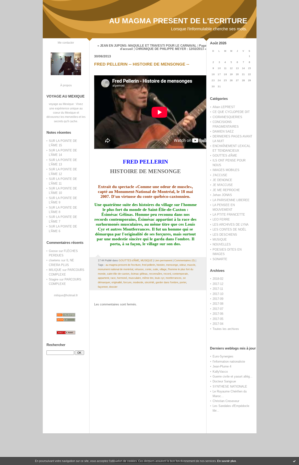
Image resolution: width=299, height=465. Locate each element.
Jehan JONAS (222, 195)
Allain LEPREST (224, 107)
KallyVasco (220, 371)
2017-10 (218, 294)
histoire (161, 264)
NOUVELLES (222, 244)
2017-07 (218, 309)
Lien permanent (163, 260)
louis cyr (159, 277)
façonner (103, 286)
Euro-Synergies (223, 356)
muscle (191, 264)
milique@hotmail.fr (66, 295)
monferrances (174, 277)
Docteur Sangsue (224, 381)
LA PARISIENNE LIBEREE (231, 200)
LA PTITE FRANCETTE (229, 214)
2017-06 (218, 313)
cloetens (54, 260)
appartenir (103, 277)
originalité (116, 282)
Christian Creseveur (226, 401)
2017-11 (218, 288)
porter (183, 282)
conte (148, 269)
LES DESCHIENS (225, 234)
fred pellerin (148, 264)
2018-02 (218, 278)
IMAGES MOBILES (226, 170)
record (167, 273)
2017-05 (218, 319)
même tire (147, 277)
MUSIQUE (220, 239)
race (113, 277)
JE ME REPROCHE (226, 190)
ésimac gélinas (139, 273)
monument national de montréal (115, 269)
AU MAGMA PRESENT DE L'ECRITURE (178, 21)
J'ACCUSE (220, 175)
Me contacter (66, 42)
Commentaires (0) (184, 260)
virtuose (139, 269)
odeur (182, 264)
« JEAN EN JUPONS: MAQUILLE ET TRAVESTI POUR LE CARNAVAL (146, 45)
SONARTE (220, 259)
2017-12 (218, 284)
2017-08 (218, 303)
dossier (113, 286)
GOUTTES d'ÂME (225, 155)
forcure (127, 282)
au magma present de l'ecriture (123, 264)
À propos (66, 85)
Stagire (53, 279)
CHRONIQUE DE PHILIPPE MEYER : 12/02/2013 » (170, 49)
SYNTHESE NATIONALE (230, 386)
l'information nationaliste (229, 361)
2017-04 (218, 323)
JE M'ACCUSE (223, 185)
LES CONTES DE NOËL (229, 229)
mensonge (172, 264)
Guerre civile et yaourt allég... (233, 376)
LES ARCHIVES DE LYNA (231, 224)
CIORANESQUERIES (227, 117)
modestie (138, 282)
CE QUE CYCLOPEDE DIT (231, 112)
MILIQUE (55, 270)
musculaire (134, 277)
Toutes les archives (226, 329)
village (163, 269)
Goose (53, 251)
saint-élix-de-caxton (118, 273)
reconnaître (155, 273)
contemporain (180, 273)
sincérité (149, 282)
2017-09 (218, 299)
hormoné (122, 277)
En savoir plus (226, 461)
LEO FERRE (221, 219)
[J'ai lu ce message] (294, 461)
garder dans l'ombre (167, 282)
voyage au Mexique (61, 103)
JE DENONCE (222, 180)
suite (155, 269)
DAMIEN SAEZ (223, 131)
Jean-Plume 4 (222, 366)
